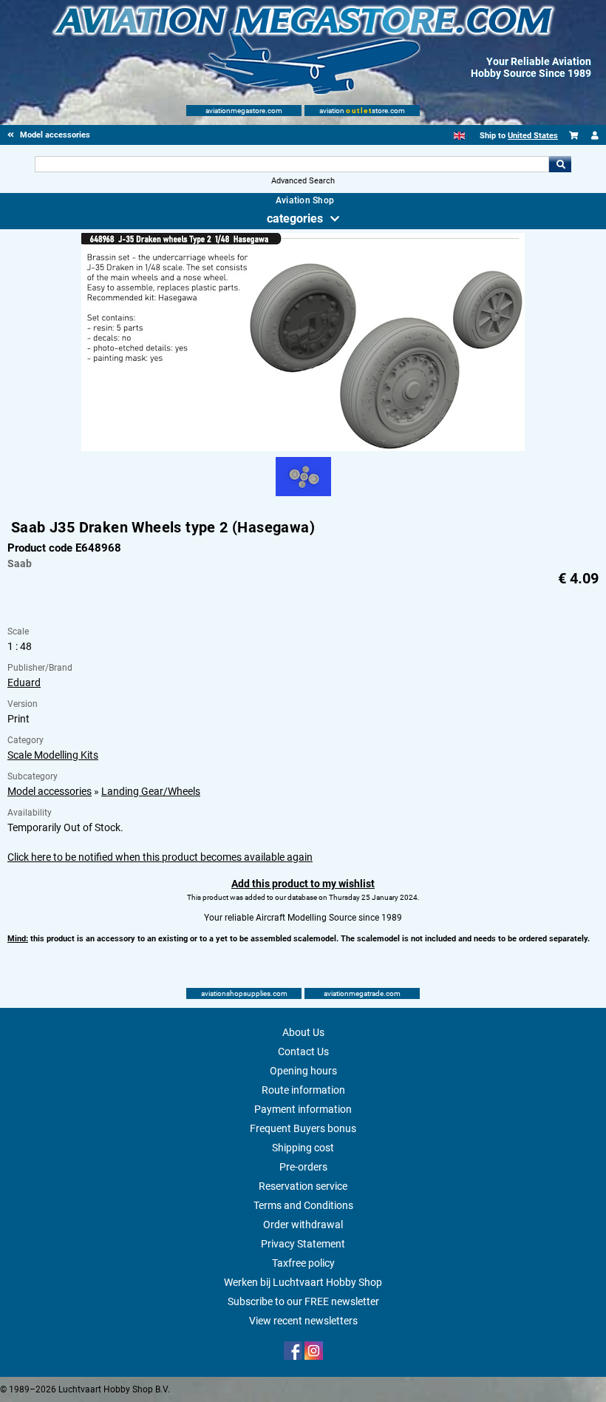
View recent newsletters (303, 1321)
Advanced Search (303, 181)
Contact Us (303, 1051)
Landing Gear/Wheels (150, 791)
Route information (303, 1090)
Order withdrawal (303, 1224)
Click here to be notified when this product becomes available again (160, 857)
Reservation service (303, 1186)
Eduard (24, 682)
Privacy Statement (303, 1244)
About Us (303, 1032)
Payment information (303, 1109)
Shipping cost (303, 1148)
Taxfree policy (303, 1263)
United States (533, 135)
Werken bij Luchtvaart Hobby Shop (303, 1282)
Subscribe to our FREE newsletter (303, 1301)
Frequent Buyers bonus (303, 1128)
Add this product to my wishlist (303, 884)
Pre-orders (303, 1167)
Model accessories (49, 791)
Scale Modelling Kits (52, 755)
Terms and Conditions (303, 1205)
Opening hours (303, 1071)
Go (560, 164)
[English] (459, 135)
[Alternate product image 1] (303, 497)
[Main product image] (303, 448)
